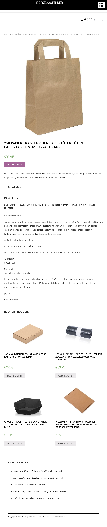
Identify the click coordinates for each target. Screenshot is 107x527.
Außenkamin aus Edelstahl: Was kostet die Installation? (36, 498)
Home (7, 34)
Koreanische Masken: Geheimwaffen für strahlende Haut (37, 471)
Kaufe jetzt (14, 164)
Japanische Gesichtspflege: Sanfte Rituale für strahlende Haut (39, 477)
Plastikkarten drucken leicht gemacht (29, 484)
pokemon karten (24, 177)
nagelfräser (9, 177)
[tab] (14, 187)
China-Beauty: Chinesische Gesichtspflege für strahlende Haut (39, 491)
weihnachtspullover (43, 177)
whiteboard (59, 177)
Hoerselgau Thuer (49, 2)
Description (14, 187)
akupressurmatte (64, 173)
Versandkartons (18, 34)
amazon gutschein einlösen (87, 173)
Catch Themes (60, 517)
